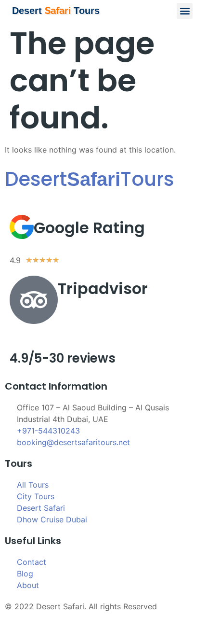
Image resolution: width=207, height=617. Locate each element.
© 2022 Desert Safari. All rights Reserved (81, 606)
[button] (185, 11)
